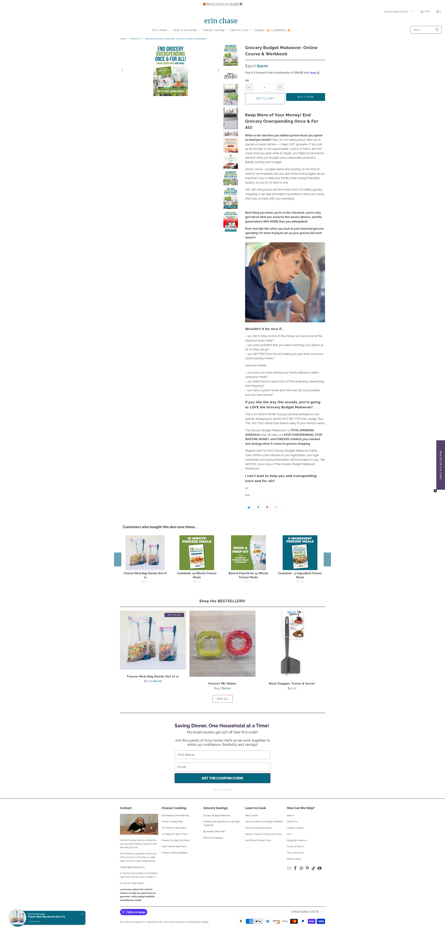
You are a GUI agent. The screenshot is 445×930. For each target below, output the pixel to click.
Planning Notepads (213, 837)
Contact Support (295, 827)
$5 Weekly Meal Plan (214, 831)
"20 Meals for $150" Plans (175, 834)
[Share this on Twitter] (249, 507)
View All (222, 698)
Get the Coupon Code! (222, 778)
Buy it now (306, 97)
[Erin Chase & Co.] (221, 21)
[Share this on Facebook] (258, 507)
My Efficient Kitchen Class (258, 840)
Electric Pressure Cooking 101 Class (263, 834)
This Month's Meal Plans (174, 827)
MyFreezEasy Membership (175, 815)
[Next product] (327, 559)
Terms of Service (295, 852)
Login (427, 11)
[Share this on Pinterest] (267, 507)
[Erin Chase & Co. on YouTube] (319, 868)
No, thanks (222, 790)
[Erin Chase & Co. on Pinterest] (307, 868)
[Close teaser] (435, 490)
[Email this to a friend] (276, 507)
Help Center (138, 883)
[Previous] (122, 70)
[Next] (218, 70)
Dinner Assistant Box (172, 821)
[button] (161, 30)
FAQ (289, 834)
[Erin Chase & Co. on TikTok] (313, 868)
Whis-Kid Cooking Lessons (258, 827)
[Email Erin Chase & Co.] (289, 868)
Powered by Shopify (198, 922)
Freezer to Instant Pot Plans (176, 840)
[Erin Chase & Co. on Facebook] (295, 868)
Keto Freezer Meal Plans (174, 846)
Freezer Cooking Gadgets (175, 852)
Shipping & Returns (297, 840)
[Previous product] (117, 559)
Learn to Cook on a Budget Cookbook (264, 821)
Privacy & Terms (295, 846)
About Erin (292, 821)
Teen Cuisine (251, 815)
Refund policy (294, 859)
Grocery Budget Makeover (216, 815)
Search (290, 815)
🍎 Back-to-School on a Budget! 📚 (222, 3)
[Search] (437, 30)
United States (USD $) (396, 11)
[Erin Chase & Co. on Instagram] (301, 868)
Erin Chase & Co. (137, 922)
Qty (247, 80)
